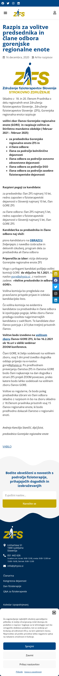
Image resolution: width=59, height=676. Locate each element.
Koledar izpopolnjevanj (16, 604)
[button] (54, 612)
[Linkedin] (18, 3)
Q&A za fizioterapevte (15, 591)
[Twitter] (8, 3)
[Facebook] (2, 3)
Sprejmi (29, 646)
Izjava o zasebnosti (33, 671)
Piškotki (19, 671)
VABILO (7, 446)
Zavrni (29, 655)
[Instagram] (13, 3)
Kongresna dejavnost (14, 580)
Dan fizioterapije (12, 586)
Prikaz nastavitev (29, 664)
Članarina (8, 575)
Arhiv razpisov (43, 57)
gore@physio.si (20, 276)
